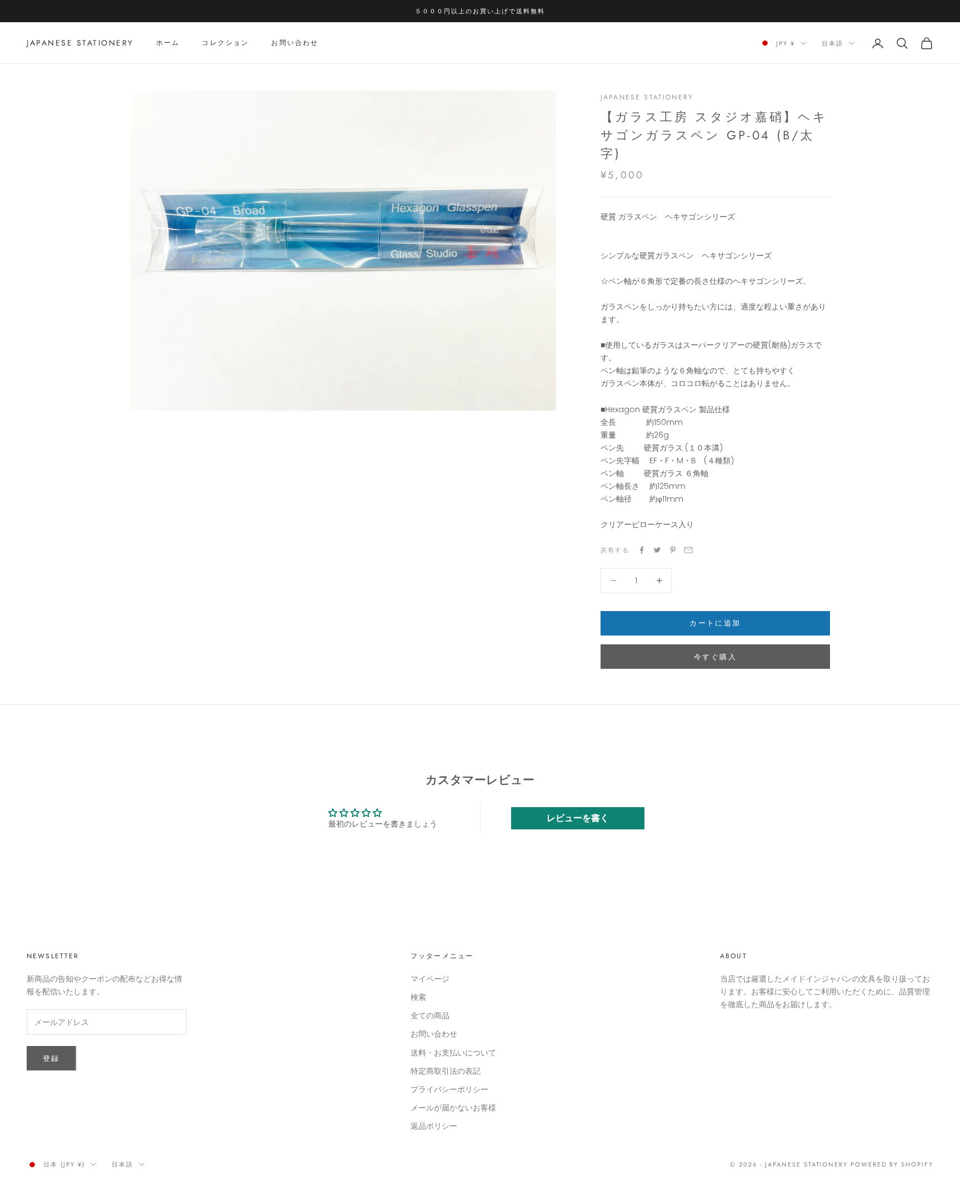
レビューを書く (578, 818)
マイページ (430, 978)
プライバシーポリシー (449, 1089)
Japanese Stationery (647, 97)
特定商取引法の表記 (446, 1071)
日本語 (832, 43)
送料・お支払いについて (453, 1052)
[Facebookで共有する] (641, 550)
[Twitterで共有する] (657, 550)
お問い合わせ (294, 43)
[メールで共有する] (688, 550)
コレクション (225, 43)
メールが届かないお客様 (453, 1107)
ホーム (167, 43)
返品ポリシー (434, 1126)
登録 (51, 1058)
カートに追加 (715, 623)
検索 (418, 997)
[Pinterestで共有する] (672, 550)
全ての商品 (430, 1015)
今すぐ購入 (715, 657)
